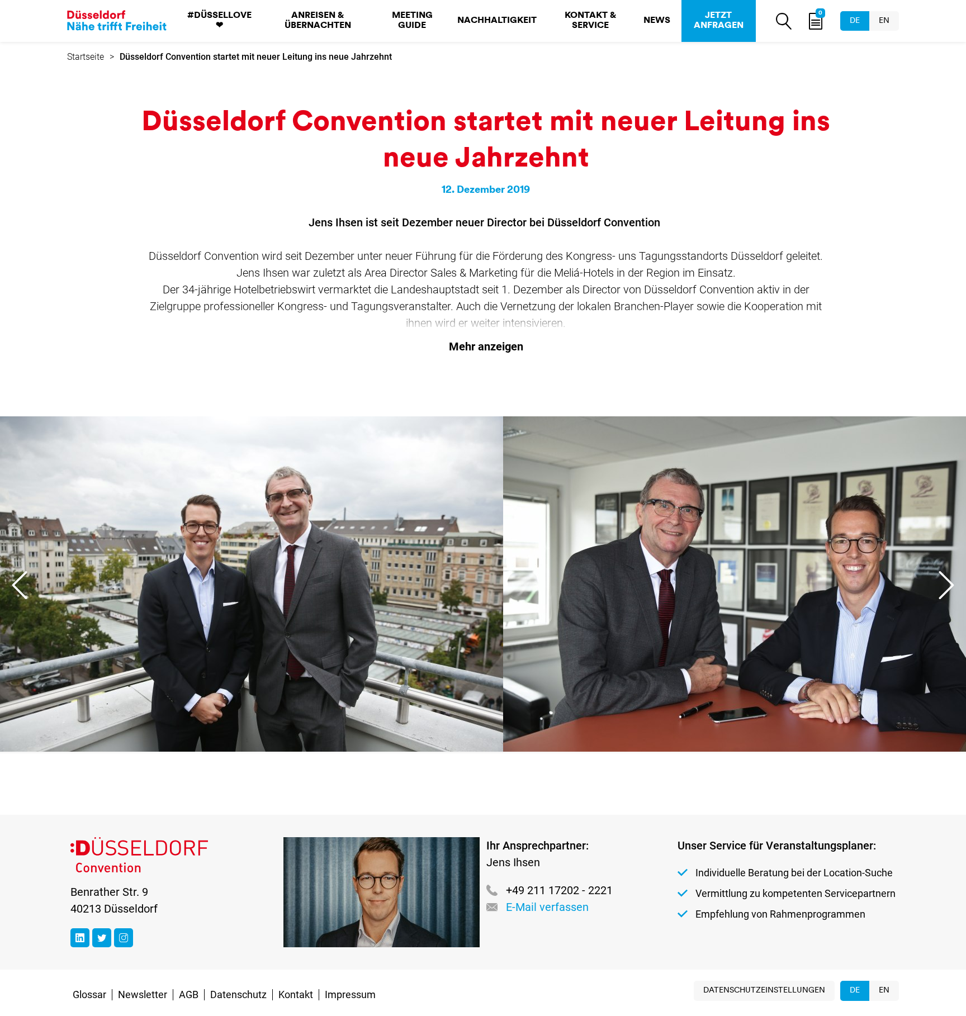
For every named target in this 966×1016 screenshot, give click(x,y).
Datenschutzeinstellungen (764, 990)
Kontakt (295, 994)
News (656, 20)
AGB (188, 994)
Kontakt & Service (590, 20)
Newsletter (142, 994)
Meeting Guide (412, 20)
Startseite (85, 56)
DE (855, 21)
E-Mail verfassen (547, 907)
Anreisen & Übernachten (318, 20)
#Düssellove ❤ (219, 20)
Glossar (89, 994)
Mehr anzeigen (486, 346)
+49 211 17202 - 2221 (559, 890)
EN (884, 21)
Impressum (350, 994)
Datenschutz (238, 994)
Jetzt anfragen (719, 20)
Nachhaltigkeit (497, 20)
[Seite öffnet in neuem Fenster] (79, 937)
